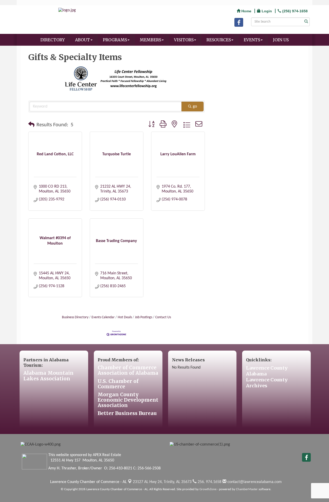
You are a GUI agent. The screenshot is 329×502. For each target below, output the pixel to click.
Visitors (184, 39)
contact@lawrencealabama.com (254, 482)
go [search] (195, 106)
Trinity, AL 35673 (162, 482)
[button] (31, 125)
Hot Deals (125, 317)
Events (252, 39)
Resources (218, 39)
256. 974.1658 (209, 482)
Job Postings (143, 317)
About (82, 39)
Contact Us (163, 317)
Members (150, 39)
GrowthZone (207, 489)
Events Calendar (103, 317)
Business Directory (75, 317)
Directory (52, 39)
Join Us (281, 39)
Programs (115, 39)
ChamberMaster (247, 489)
